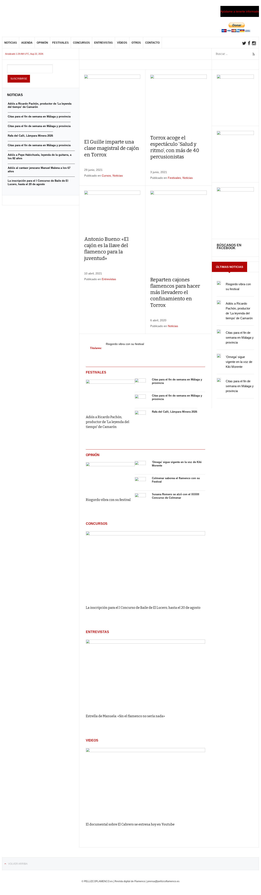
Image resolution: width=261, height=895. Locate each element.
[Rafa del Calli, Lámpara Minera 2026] (140, 416)
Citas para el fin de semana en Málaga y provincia (240, 337)
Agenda (26, 42)
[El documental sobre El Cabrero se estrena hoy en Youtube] (145, 783)
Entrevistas (103, 42)
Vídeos (122, 42)
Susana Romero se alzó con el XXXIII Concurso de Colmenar (175, 496)
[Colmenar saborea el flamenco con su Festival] (140, 482)
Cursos (106, 175)
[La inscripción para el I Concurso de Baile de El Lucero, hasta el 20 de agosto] (145, 566)
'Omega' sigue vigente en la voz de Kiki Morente (239, 361)
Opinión (42, 42)
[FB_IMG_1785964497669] (235, 134)
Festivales (60, 42)
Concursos (81, 42)
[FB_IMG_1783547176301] (235, 190)
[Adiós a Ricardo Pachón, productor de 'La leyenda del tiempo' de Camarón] (110, 394)
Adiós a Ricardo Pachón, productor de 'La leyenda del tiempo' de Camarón (107, 422)
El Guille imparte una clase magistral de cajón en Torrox (111, 148)
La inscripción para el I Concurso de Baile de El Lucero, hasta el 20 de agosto (143, 608)
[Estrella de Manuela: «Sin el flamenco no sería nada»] (145, 675)
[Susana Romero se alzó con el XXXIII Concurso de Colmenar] (140, 498)
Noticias (10, 42)
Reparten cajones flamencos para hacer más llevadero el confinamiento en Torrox (175, 292)
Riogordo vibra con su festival (125, 344)
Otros (136, 42)
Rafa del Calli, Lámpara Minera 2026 (174, 411)
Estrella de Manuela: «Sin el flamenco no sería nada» (125, 716)
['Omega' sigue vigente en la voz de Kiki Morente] (140, 466)
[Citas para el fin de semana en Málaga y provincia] (140, 383)
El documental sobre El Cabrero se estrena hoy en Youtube (130, 824)
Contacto (152, 42)
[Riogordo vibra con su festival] (110, 477)
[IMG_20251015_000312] (235, 77)
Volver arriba (18, 863)
